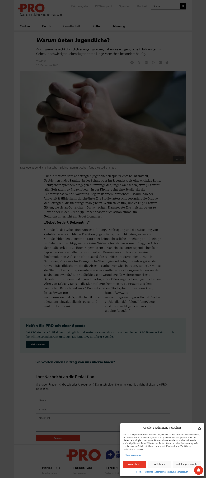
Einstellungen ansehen (187, 464)
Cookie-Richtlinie (144, 472)
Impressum (182, 472)
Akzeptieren (134, 464)
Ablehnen (159, 464)
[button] (199, 427)
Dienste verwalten (133, 455)
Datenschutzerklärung (165, 472)
